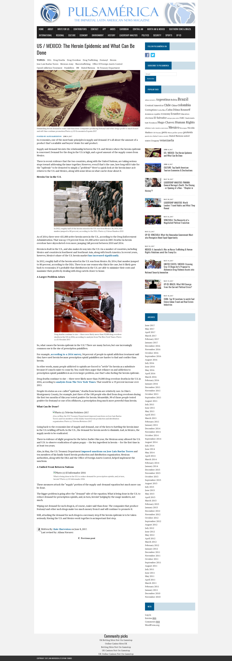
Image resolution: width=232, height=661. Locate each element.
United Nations (88, 67)
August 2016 (151, 359)
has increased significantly (103, 255)
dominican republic (152, 114)
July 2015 (149, 404)
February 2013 (152, 504)
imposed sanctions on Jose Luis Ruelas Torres (107, 451)
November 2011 (152, 555)
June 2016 (150, 366)
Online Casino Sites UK (116, 643)
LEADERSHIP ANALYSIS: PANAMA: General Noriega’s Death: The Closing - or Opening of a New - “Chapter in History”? (170, 186)
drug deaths (59, 60)
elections (149, 118)
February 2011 (152, 586)
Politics (145, 35)
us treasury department (108, 67)
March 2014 (151, 459)
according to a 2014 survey (66, 354)
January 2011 (151, 589)
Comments (152, 621)
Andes (112, 29)
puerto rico (149, 136)
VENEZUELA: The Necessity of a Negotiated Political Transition (176, 221)
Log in (148, 614)
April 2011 (150, 579)
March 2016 (151, 376)
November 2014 (152, 431)
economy (165, 113)
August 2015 (151, 400)
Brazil (183, 99)
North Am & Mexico (156, 29)
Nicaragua (183, 128)
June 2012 (150, 531)
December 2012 (152, 510)
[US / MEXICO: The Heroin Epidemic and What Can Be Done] (153, 155)
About (50, 29)
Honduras (153, 123)
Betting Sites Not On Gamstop (116, 647)
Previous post (88, 538)
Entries (150, 618)
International (45, 35)
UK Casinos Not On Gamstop (116, 650)
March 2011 (151, 583)
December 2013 (152, 469)
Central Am (138, 29)
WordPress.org (152, 625)
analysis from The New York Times (76, 381)
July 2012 (149, 528)
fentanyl (104, 60)
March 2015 (151, 418)
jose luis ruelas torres (47, 64)
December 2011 (152, 552)
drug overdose (74, 60)
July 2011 (149, 569)
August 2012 (151, 524)
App (104, 29)
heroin (113, 60)
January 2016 (151, 383)
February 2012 (152, 545)
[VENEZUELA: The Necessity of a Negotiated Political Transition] (153, 222)
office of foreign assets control (107, 64)
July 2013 (149, 486)
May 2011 (149, 576)
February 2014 (152, 462)
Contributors (80, 29)
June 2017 (150, 325)
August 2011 (151, 565)
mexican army (66, 64)
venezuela (167, 140)
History (111, 35)
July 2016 (149, 363)
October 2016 (151, 352)
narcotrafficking (82, 64)
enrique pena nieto (173, 118)
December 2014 (152, 428)
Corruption (151, 109)
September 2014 (153, 438)
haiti (146, 123)
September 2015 (153, 397)
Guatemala (189, 118)
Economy (84, 35)
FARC (182, 118)
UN (77, 67)
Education (185, 114)
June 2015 (150, 407)
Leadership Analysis (128, 35)
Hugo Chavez (166, 122)
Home (41, 29)
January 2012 (151, 548)
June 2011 (150, 572)
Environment (98, 35)
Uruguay (155, 140)
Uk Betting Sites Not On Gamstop (116, 640)
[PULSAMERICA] (116, 13)
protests (188, 132)
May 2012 (149, 534)
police (175, 132)
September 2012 (153, 521)
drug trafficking (90, 60)
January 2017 (151, 342)
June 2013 (150, 490)
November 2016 (152, 349)
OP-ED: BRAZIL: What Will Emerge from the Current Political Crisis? (178, 286)
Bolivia (174, 99)
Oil (154, 132)
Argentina (163, 99)
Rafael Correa (158, 136)
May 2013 (149, 493)
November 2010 (152, 596)
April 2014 (150, 455)
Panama (158, 133)
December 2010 (152, 593)
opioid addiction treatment (49, 67)
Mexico (173, 127)
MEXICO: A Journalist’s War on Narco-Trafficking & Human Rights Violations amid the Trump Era (168, 251)
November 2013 (152, 473)
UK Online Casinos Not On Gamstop (116, 653)
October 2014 (151, 435)
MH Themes (68, 658)
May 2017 (149, 328)
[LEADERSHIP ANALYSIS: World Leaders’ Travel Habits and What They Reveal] (153, 205)
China (174, 105)
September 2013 (153, 480)
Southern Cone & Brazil (180, 29)
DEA (49, 60)
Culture (71, 35)
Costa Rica (161, 110)
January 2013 (151, 507)
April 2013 (150, 497)
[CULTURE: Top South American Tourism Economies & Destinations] (153, 170)
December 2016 (152, 345)
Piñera (170, 132)
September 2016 (153, 356)
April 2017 (150, 332)
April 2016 (150, 373)
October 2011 (151, 558)
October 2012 (151, 517)
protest (180, 133)
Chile (167, 105)
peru (164, 132)
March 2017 (151, 335)
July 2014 (149, 445)
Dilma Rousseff (181, 109)
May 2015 (149, 411)
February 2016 (152, 380)
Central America (154, 105)
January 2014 (151, 466)
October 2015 (151, 394)
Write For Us (63, 29)
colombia (184, 105)
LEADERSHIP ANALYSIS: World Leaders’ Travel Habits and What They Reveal (179, 205)
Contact (94, 29)
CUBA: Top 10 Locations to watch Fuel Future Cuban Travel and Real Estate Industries (179, 301)
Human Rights (185, 122)
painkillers (69, 67)
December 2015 (152, 387)
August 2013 (151, 483)
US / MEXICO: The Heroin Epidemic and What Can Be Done (178, 154)
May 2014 (149, 452)
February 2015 (152, 421)
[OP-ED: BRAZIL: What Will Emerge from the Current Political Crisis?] (153, 286)
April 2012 (150, 538)
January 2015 (151, 424)
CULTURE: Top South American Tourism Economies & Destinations (178, 169)
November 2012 (152, 514)
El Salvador (160, 117)
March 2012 (151, 541)
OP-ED (178, 35)
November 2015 (152, 390)
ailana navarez (150, 100)
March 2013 (151, 500)
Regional (60, 35)
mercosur (164, 128)
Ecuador (175, 113)
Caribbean (124, 29)
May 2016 (149, 370)
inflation (148, 128)
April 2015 (150, 414)
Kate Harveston (54, 136)
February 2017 (152, 339)
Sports (168, 35)
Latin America (156, 128)
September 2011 (153, 562)
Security (157, 35)
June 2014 (150, 449)
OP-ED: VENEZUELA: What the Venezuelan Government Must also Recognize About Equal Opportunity (169, 236)
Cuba (169, 109)
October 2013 (151, 476)
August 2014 (151, 442)
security (165, 136)
